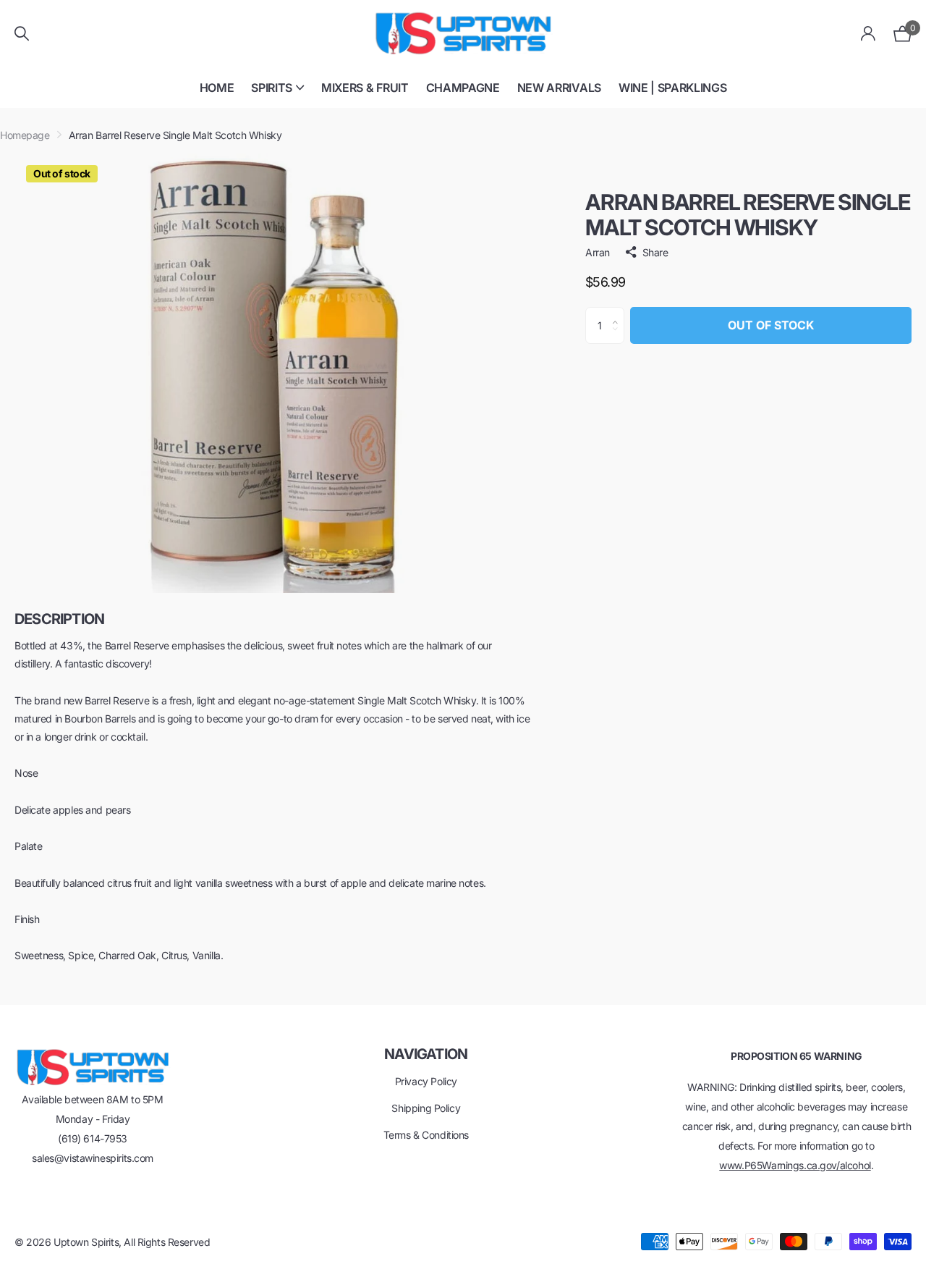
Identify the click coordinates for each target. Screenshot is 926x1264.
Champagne (463, 87)
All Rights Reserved (167, 1242)
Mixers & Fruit (365, 87)
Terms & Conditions (426, 1135)
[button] (619, 313)
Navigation (425, 1054)
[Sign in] (868, 33)
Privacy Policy (426, 1081)
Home (217, 87)
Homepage (25, 135)
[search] (21, 33)
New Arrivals (559, 87)
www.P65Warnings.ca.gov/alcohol (794, 1165)
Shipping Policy (425, 1108)
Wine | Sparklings (673, 87)
